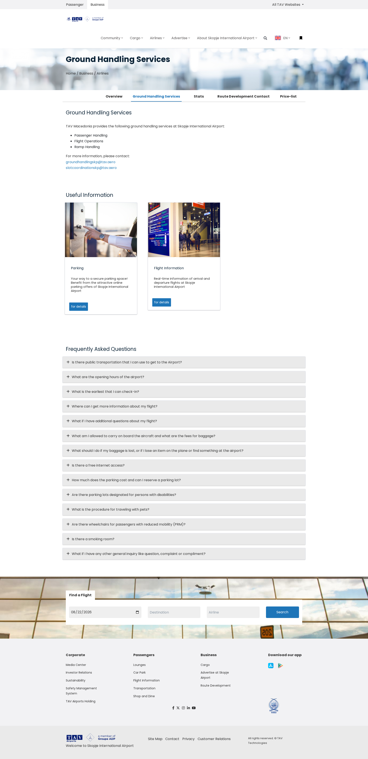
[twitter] (178, 708)
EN (285, 38)
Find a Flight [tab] (80, 595)
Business (98, 4)
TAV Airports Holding (80, 701)
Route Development (216, 685)
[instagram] (183, 708)
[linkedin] (188, 708)
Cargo (205, 665)
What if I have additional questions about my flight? (114, 421)
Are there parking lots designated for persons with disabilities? (124, 494)
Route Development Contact (243, 96)
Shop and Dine (144, 696)
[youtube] (194, 708)
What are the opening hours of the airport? (108, 376)
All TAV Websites (286, 4)
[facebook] (173, 708)
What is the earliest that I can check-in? (105, 391)
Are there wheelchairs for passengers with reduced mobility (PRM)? (130, 524)
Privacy (188, 738)
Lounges (139, 665)
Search (282, 612)
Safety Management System (81, 691)
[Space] (86, 18)
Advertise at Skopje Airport (215, 675)
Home (71, 73)
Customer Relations (214, 738)
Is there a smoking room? (93, 539)
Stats (199, 96)
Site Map (155, 738)
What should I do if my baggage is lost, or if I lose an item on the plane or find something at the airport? (157, 450)
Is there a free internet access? (98, 465)
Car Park (139, 672)
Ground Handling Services (156, 96)
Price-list (288, 96)
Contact (172, 738)
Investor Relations (79, 672)
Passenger (75, 4)
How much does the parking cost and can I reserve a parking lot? (126, 480)
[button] (265, 38)
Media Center (76, 665)
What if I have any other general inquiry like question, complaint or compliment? (139, 553)
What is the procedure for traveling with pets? (110, 509)
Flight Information (146, 680)
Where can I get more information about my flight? (114, 406)
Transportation (144, 688)
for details (78, 306)
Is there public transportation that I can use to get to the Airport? (127, 362)
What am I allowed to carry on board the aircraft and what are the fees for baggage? (143, 436)
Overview (114, 96)
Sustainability (75, 680)
